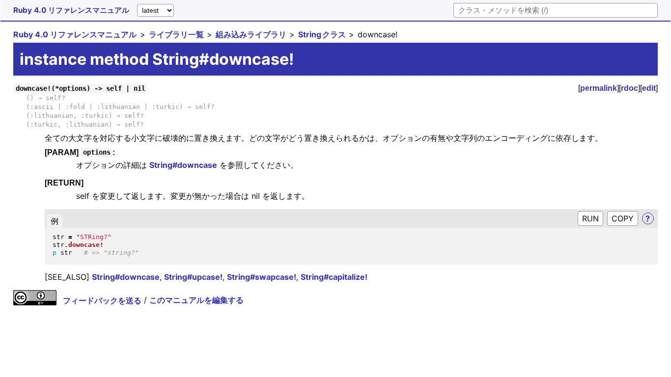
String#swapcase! (261, 277)
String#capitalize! (334, 277)
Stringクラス (322, 34)
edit (649, 88)
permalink (598, 88)
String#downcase (183, 165)
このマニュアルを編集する (196, 300)
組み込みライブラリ (251, 34)
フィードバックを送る (102, 300)
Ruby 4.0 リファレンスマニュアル (71, 10)
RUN (590, 218)
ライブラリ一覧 (176, 34)
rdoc (629, 88)
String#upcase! (193, 277)
